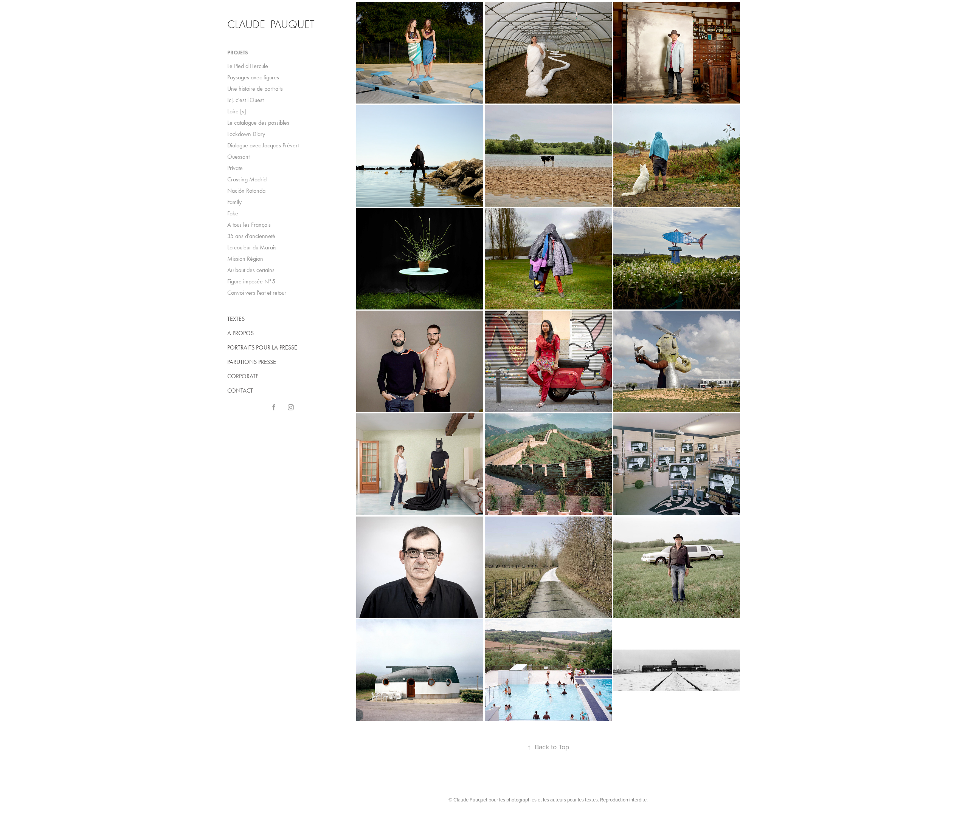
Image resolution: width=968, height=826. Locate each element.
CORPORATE (243, 376)
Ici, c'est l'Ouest (245, 100)
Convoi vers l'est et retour (256, 292)
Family (234, 202)
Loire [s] (236, 111)
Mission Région (245, 258)
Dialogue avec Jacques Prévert (263, 145)
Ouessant (238, 156)
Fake (232, 213)
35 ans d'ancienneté (251, 236)
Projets (237, 52)
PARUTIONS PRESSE (251, 361)
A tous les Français (249, 224)
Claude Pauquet (271, 24)
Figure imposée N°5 (251, 281)
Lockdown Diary (246, 134)
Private (235, 168)
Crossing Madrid (247, 179)
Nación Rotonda (246, 190)
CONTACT (240, 390)
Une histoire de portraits (255, 88)
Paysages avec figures (253, 77)
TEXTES (236, 318)
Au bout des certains (251, 270)
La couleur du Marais (251, 247)
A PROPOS (240, 333)
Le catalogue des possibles (258, 122)
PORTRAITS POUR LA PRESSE (262, 347)
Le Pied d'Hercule (247, 66)
